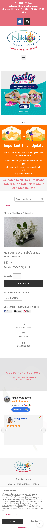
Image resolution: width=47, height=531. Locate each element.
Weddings (17, 213)
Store (6, 213)
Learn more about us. (10, 515)
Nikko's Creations (21, 397)
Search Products (23, 327)
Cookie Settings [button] (23, 528)
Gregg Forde (20, 418)
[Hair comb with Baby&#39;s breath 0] (23, 232)
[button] (23, 57)
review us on (19, 409)
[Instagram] (27, 21)
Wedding (29, 213)
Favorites (23, 336)
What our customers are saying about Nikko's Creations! (24, 378)
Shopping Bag (23, 346)
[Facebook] (20, 21)
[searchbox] (29, 199)
